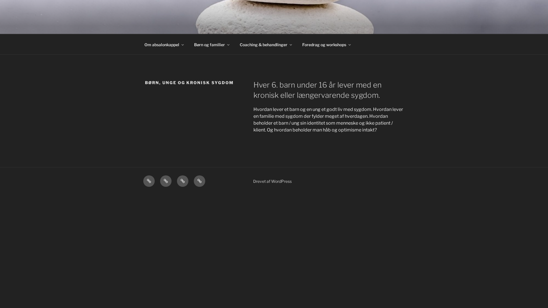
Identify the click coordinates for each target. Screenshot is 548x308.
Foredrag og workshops (324, 44)
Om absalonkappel (161, 44)
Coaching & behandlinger (263, 44)
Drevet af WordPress (272, 181)
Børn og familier (209, 44)
